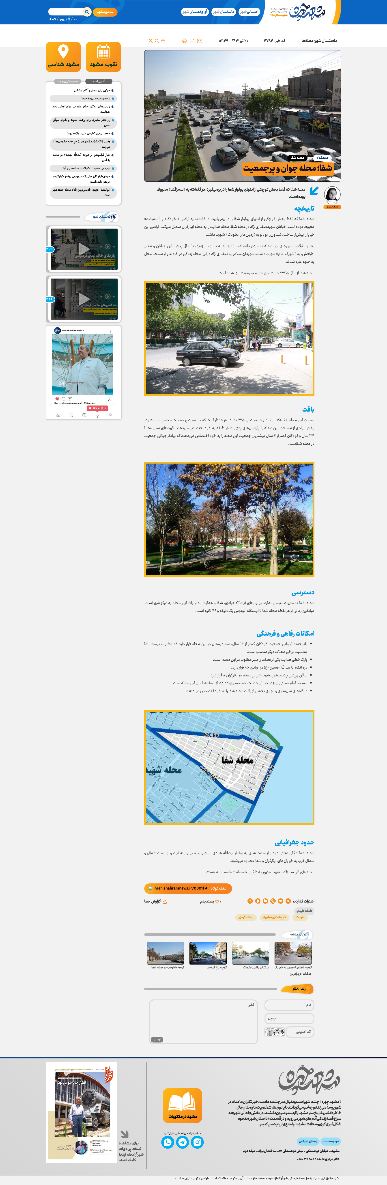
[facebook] (250, 901)
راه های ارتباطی (308, 1141)
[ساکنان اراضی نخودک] (250, 953)
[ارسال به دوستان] (199, 41)
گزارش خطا (152, 901)
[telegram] (288, 901)
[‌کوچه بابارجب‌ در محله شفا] (165, 953)
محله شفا (297, 158)
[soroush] (265, 901)
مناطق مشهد (105, 12)
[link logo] (309, 1081)
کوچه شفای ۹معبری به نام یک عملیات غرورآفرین (293, 971)
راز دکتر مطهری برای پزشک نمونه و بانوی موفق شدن (81, 122)
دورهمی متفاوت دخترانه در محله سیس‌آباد (86, 168)
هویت (300, 917)
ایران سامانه (182, 1178)
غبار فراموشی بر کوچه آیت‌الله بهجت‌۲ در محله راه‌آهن (81, 157)
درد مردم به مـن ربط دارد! (96, 98)
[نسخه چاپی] (184, 41)
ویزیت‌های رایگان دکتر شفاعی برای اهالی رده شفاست (81, 109)
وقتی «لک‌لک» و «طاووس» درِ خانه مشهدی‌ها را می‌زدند (81, 144)
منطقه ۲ (322, 158)
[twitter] (280, 901)
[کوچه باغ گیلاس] (208, 953)
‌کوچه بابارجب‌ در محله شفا (167, 968)
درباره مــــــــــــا (331, 1141)
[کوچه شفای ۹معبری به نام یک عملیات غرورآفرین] (293, 953)
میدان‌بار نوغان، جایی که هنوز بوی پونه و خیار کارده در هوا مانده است (81, 179)
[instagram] (197, 1142)
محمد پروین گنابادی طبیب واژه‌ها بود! (88, 133)
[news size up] (151, 41)
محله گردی (246, 917)
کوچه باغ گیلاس (217, 968)
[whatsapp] (273, 901)
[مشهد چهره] (301, 12)
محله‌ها (307, 41)
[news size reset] (157, 41)
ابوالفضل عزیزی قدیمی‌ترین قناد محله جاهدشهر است (81, 192)
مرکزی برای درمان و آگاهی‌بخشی (92, 90)
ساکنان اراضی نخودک (256, 968)
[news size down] (163, 41)
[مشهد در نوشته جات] (182, 1105)
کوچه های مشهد (274, 917)
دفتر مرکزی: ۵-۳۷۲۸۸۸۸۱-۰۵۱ (318, 1159)
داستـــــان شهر (326, 41)
